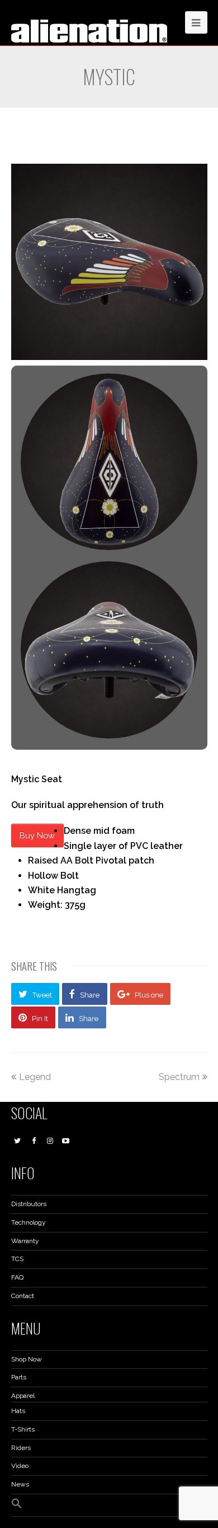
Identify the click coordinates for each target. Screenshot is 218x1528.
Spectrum (179, 1077)
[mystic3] (109, 649)
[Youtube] (66, 1141)
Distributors (28, 1204)
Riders (21, 1448)
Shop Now (26, 1359)
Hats (18, 1411)
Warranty (25, 1241)
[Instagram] (49, 1141)
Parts (18, 1377)
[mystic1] (109, 262)
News (20, 1484)
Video (20, 1466)
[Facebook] (33, 1141)
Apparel (23, 1396)
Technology (28, 1222)
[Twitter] (18, 1141)
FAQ (17, 1277)
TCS (17, 1259)
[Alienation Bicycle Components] (89, 30)
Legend (35, 1077)
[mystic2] (109, 461)
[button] (16, 1507)
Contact (22, 1296)
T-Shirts (23, 1429)
